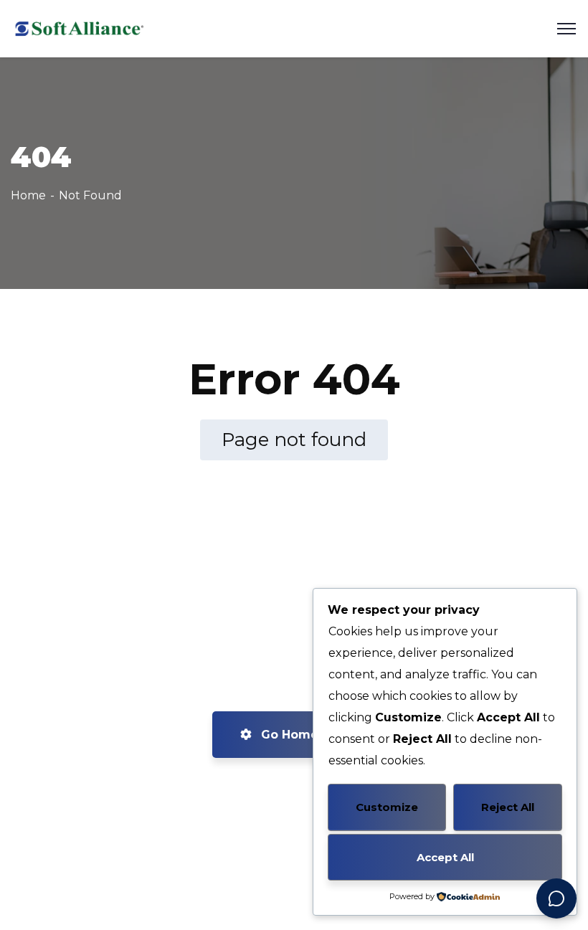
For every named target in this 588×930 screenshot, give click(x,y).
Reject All (507, 807)
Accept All (445, 857)
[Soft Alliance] (78, 27)
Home (28, 195)
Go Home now (302, 734)
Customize (387, 807)
